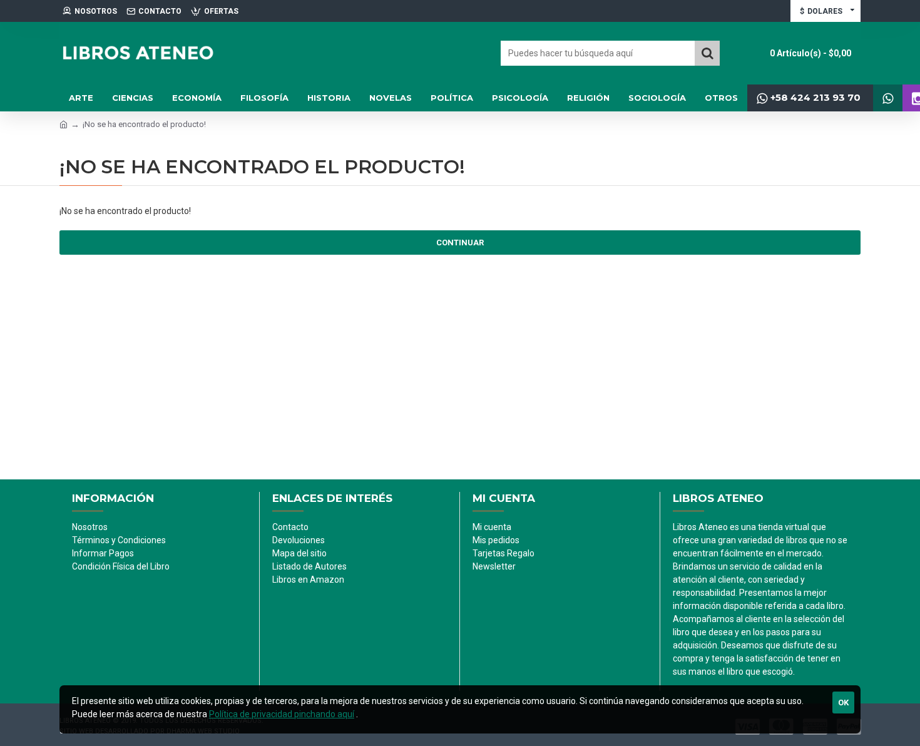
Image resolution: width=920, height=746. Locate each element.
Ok (843, 702)
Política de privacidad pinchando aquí (281, 714)
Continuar (460, 242)
